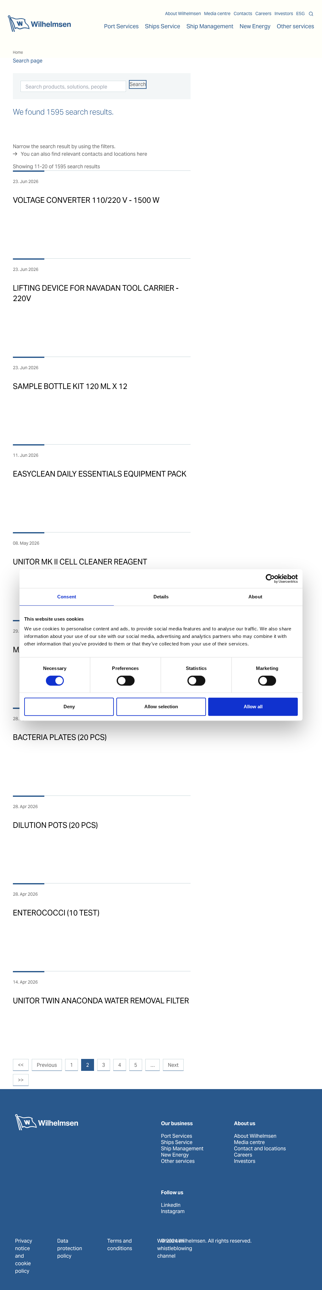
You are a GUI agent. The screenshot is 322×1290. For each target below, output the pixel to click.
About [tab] (255, 596)
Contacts (243, 13)
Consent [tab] (66, 596)
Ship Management (182, 1149)
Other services (178, 1161)
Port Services (176, 1136)
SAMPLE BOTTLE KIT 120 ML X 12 (70, 386)
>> (21, 1080)
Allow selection (161, 706)
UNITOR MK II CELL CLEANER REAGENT (80, 562)
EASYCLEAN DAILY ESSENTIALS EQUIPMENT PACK (99, 474)
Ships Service (176, 1142)
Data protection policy (69, 1248)
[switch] (126, 681)
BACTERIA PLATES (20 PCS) (60, 737)
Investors (284, 13)
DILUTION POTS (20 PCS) (55, 825)
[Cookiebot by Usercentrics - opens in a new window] (270, 578)
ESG (300, 13)
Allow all (253, 706)
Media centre (217, 13)
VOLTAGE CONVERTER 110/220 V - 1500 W (86, 200)
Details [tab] (161, 596)
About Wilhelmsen (183, 13)
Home (18, 52)
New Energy (255, 26)
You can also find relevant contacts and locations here (84, 154)
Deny (69, 706)
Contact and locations (260, 1149)
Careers (263, 13)
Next (173, 1065)
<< (21, 1065)
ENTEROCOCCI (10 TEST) (56, 913)
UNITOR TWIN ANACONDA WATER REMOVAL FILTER (101, 1001)
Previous (47, 1065)
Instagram (173, 1211)
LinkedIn (170, 1205)
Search (138, 84)
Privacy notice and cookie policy (23, 1256)
